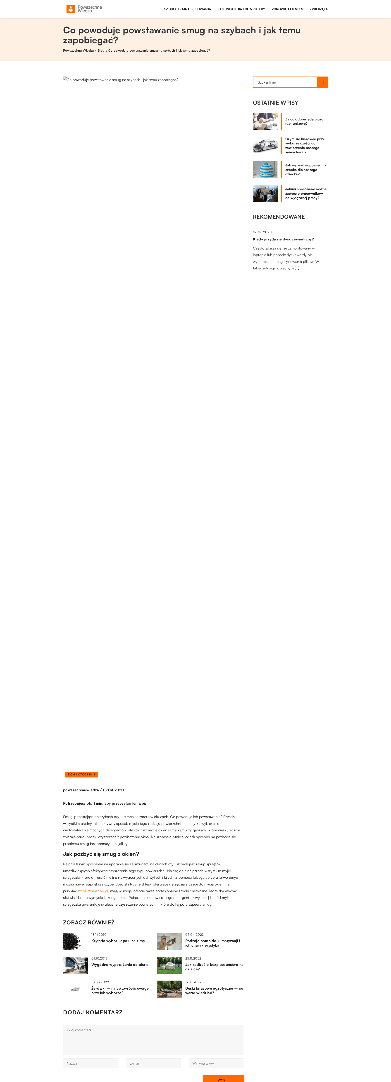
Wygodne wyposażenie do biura (119, 964)
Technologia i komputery (241, 9)
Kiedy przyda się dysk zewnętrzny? (283, 239)
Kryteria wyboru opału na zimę (118, 940)
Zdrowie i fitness (287, 9)
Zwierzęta (319, 9)
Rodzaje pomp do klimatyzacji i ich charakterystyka (212, 943)
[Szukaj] (322, 82)
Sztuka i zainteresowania (187, 9)
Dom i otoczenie (81, 774)
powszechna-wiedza (81, 790)
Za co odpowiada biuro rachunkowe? (304, 121)
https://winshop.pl (93, 891)
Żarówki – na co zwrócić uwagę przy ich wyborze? (120, 990)
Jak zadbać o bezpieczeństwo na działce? (214, 967)
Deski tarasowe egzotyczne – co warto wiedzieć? (214, 990)
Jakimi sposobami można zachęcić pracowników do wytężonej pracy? (306, 193)
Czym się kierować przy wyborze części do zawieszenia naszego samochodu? (304, 145)
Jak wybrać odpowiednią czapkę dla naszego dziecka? (306, 169)
